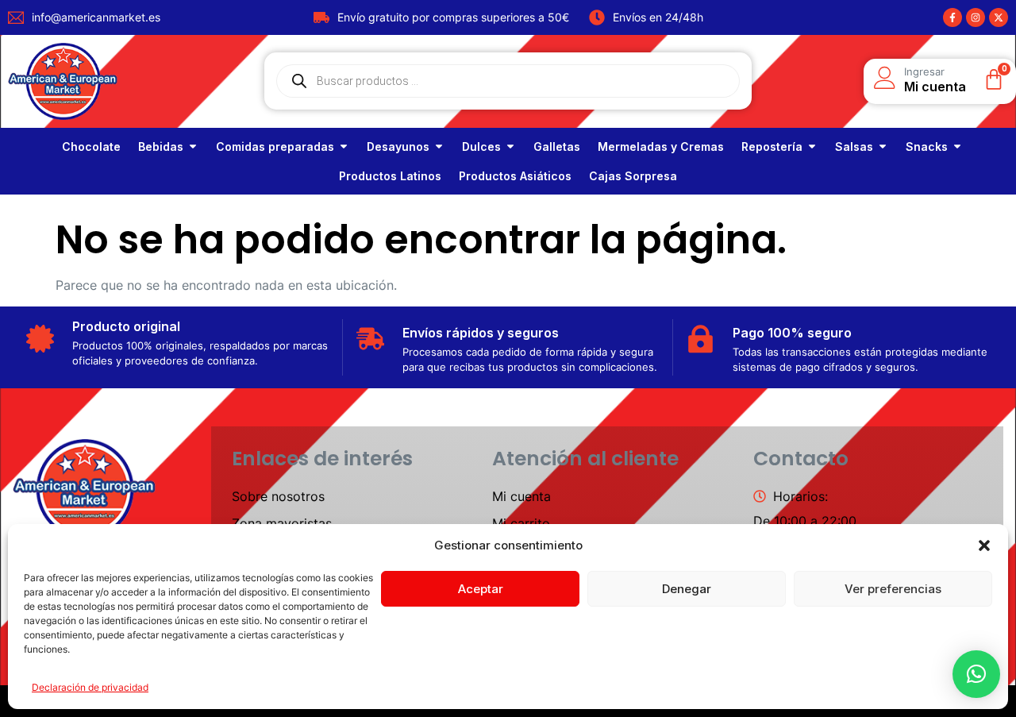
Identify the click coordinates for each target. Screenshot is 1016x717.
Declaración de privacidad (90, 687)
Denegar (686, 588)
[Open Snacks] (957, 146)
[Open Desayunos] (438, 146)
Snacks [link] (927, 146)
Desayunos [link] (398, 146)
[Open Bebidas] (192, 146)
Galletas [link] (556, 146)
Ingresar (924, 71)
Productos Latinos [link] (390, 176)
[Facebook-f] (952, 17)
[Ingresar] (885, 78)
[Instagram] (975, 17)
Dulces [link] (481, 146)
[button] (984, 545)
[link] (91, 146)
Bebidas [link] (160, 146)
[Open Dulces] (510, 146)
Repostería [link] (771, 146)
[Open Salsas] (882, 146)
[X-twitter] (998, 17)
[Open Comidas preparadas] (343, 146)
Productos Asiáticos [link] (515, 176)
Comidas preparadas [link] (275, 146)
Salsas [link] (854, 146)
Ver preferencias (893, 588)
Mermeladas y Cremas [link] (661, 146)
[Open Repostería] (812, 146)
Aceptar (480, 588)
